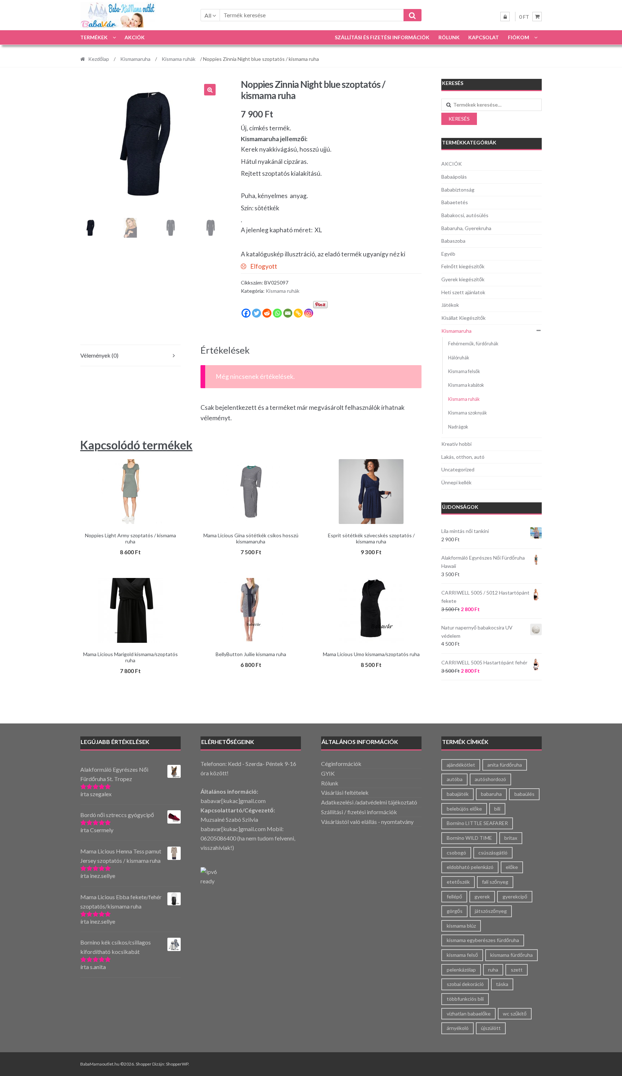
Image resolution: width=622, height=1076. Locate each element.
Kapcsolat (483, 37)
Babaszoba (453, 241)
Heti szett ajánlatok (463, 292)
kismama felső (462, 955)
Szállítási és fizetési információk (382, 37)
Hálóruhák (458, 357)
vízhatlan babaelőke (469, 1013)
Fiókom (518, 37)
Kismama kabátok (466, 385)
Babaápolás (454, 177)
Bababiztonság (457, 190)
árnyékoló (458, 1028)
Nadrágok (458, 427)
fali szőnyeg (495, 882)
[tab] (130, 355)
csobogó (456, 852)
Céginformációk (341, 763)
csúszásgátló (493, 852)
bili (497, 809)
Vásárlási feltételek (345, 792)
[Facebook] (246, 313)
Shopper (144, 1064)
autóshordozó (490, 779)
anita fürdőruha (504, 765)
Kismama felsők (464, 371)
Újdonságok (460, 507)
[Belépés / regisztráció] (505, 16)
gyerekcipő (514, 896)
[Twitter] (256, 313)
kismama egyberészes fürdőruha (483, 940)
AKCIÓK (135, 37)
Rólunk (449, 37)
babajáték (458, 794)
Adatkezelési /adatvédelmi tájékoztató (369, 802)
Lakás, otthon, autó (462, 457)
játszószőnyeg (491, 911)
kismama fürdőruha (511, 955)
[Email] (287, 313)
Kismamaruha (135, 59)
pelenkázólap (461, 970)
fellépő (454, 896)
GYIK (328, 773)
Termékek (94, 37)
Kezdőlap (98, 59)
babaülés (524, 794)
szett (517, 970)
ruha (493, 970)
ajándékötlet (461, 765)
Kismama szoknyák (467, 413)
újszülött (491, 1028)
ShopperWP (177, 1064)
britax (510, 838)
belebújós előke (464, 809)
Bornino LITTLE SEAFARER (477, 823)
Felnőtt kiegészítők (462, 266)
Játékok (450, 305)
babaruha (491, 794)
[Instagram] (308, 313)
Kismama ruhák (178, 59)
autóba (455, 779)
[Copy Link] (298, 313)
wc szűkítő (515, 1013)
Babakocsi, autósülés (464, 215)
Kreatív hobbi (456, 444)
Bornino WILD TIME (469, 838)
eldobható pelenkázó (470, 867)
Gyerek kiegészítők (462, 279)
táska (502, 984)
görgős (455, 911)
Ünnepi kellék (456, 482)
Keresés (459, 119)
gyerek (482, 896)
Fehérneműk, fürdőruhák (473, 343)
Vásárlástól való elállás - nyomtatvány (367, 821)
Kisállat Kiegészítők (463, 318)
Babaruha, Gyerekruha (466, 228)
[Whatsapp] (277, 313)
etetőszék (458, 882)
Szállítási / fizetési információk (359, 811)
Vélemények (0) (99, 355)
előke (512, 867)
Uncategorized (457, 469)
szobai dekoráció (465, 984)
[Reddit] (266, 313)
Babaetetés (454, 202)
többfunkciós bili (465, 999)
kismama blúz (461, 926)
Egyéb (448, 254)
